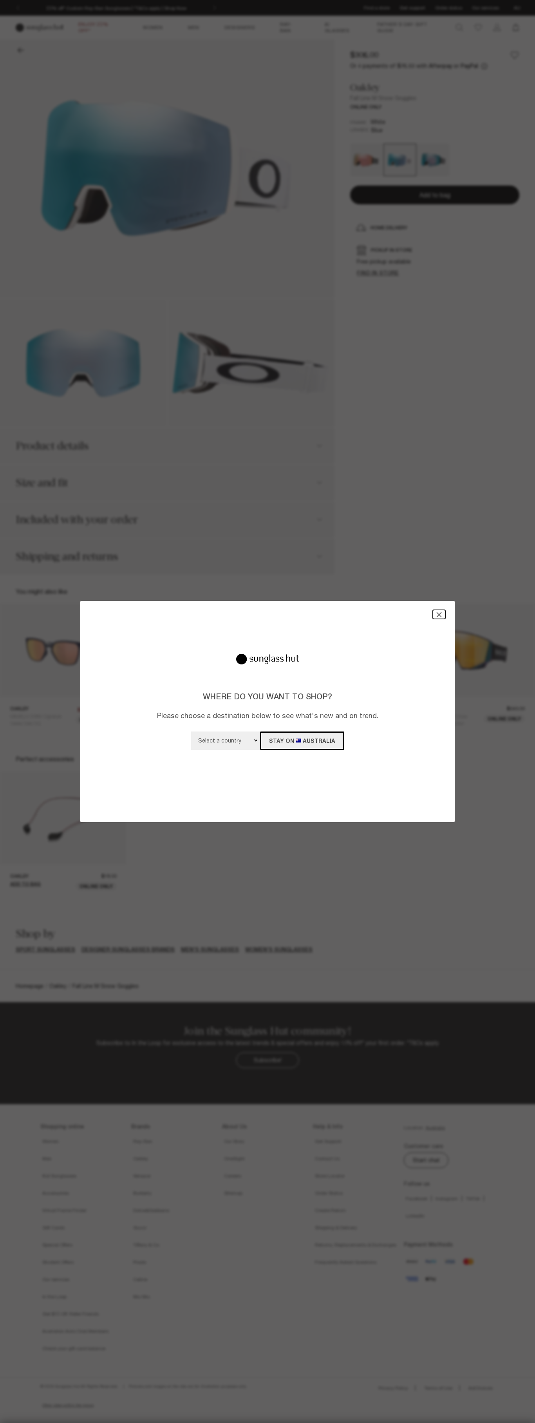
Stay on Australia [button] (302, 740)
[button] (439, 614)
